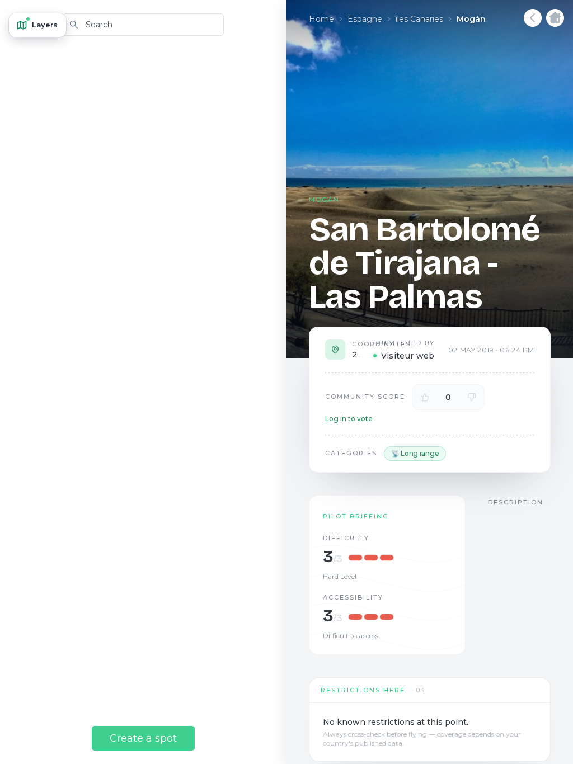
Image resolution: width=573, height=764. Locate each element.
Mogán (471, 19)
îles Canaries (419, 19)
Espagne (364, 19)
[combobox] (143, 24)
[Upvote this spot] (425, 397)
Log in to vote (349, 418)
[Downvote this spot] (472, 397)
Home (321, 19)
